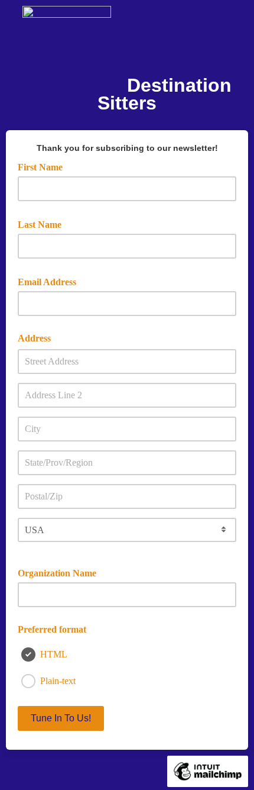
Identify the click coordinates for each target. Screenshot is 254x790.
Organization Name (57, 573)
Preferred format (52, 629)
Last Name (44, 223)
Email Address (51, 281)
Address (34, 338)
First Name (44, 166)
